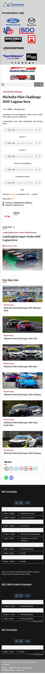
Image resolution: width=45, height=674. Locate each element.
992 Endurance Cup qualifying (30, 534)
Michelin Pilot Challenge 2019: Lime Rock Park (21, 423)
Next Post (7, 227)
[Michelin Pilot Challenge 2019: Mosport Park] (23, 294)
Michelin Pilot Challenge (12, 92)
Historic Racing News (28, 518)
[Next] (21, 503)
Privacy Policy (27, 668)
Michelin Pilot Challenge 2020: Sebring (22, 394)
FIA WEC (23, 553)
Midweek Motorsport (28, 513)
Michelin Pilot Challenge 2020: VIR (20, 338)
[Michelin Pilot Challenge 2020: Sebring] (23, 380)
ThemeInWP (5, 664)
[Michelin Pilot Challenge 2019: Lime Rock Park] (23, 408)
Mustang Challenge (27, 606)
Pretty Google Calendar (38, 621)
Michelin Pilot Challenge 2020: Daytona (22, 453)
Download (13, 194)
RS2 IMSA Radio (21, 572)
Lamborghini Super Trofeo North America (19, 232)
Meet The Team (14, 668)
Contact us (21, 670)
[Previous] (16, 503)
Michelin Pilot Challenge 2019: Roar (20, 366)
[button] (36, 84)
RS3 (30, 572)
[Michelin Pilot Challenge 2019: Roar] (23, 352)
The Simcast (25, 526)
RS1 (14, 572)
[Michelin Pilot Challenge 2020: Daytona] (23, 439)
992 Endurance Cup (27, 549)
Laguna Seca (18, 205)
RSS (12, 199)
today (27, 503)
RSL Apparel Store (8, 670)
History (4, 668)
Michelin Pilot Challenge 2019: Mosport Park (22, 309)
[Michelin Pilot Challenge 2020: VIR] (23, 324)
